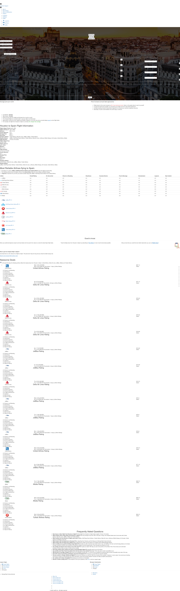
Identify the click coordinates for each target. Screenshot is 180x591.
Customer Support (4, 6)
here (88, 559)
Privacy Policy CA (56, 579)
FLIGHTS (5, 15)
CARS (4, 18)
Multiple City (91, 38)
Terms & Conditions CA (58, 583)
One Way (91, 36)
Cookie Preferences (57, 580)
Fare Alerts (91, 243)
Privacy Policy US (56, 577)
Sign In (4, 9)
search (49, 120)
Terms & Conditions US (58, 582)
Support (4, 13)
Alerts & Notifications (7, 12)
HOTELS (5, 17)
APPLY (90, 97)
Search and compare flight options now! (9, 255)
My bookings (5, 10)
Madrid (94, 574)
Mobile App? (155, 243)
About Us (55, 576)
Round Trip (91, 35)
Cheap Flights (6, 564)
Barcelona (95, 572)
